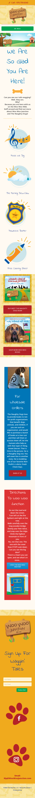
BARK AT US (17, 473)
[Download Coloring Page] (17, 251)
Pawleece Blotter (17, 231)
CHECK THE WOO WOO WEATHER (17, 566)
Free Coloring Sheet (18, 268)
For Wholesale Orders (17, 402)
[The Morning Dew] (17, 175)
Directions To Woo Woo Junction (17, 498)
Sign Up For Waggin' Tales (17, 661)
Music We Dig (17, 155)
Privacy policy (17, 790)
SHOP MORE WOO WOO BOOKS (17, 351)
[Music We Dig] (17, 138)
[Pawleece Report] (17, 213)
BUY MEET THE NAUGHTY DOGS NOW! (17, 309)
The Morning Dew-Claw (17, 193)
